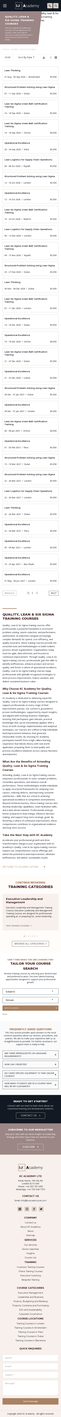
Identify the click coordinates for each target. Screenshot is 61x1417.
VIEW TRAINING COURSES (17, 926)
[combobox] (27, 57)
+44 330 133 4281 (34, 1186)
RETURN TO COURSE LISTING (21, 866)
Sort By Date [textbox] (25, 57)
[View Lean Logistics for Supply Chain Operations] (30, 163)
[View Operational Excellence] (30, 146)
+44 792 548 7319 (36, 1189)
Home (6, 49)
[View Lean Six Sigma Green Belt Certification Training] (30, 108)
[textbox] (30, 992)
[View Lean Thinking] (30, 74)
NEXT (54, 593)
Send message (30, 1401)
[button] (24, 936)
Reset (5, 1014)
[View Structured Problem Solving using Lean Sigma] (30, 90)
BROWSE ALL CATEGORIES (29, 943)
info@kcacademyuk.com (33, 1200)
